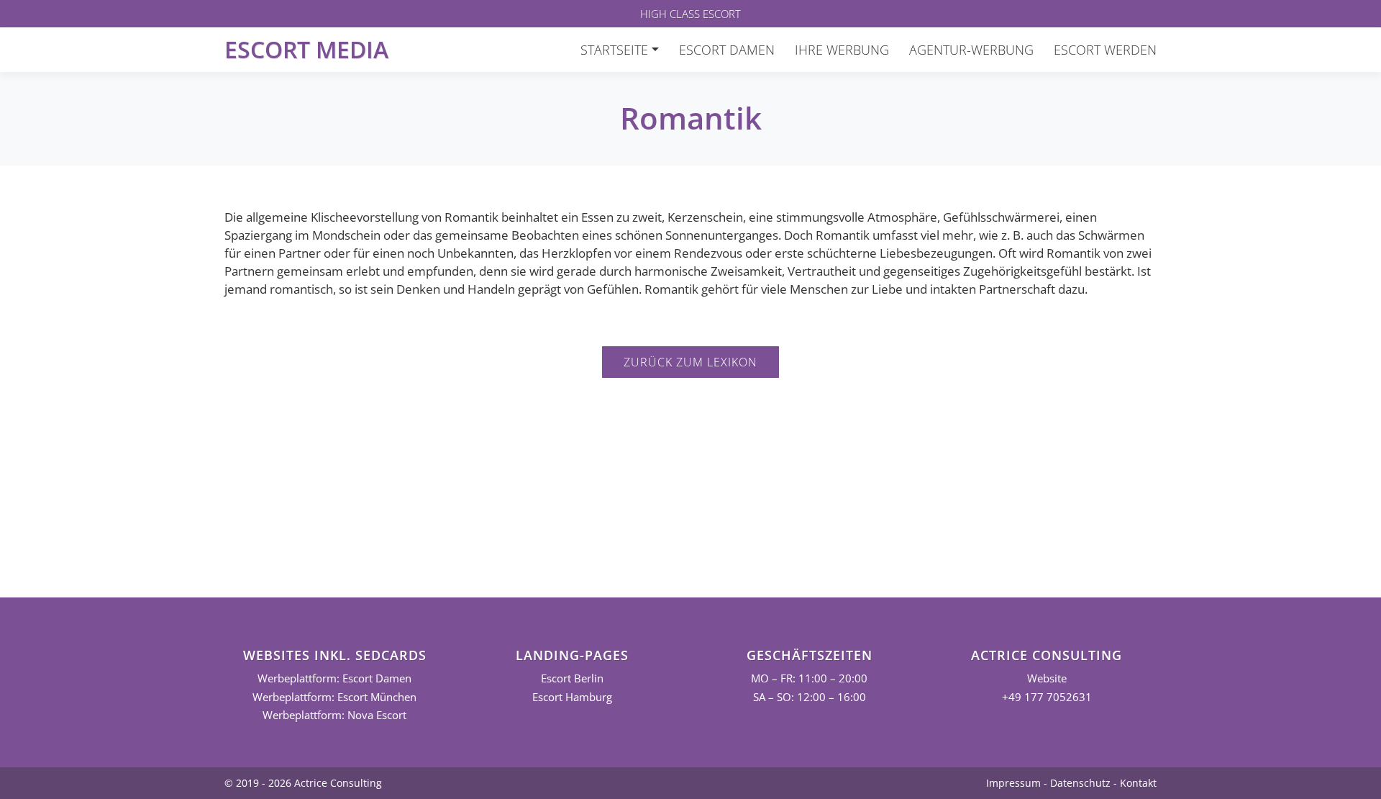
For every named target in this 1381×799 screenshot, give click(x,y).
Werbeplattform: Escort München (334, 697)
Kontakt (1138, 783)
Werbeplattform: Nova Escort (334, 715)
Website (1047, 678)
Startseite (614, 49)
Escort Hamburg (572, 697)
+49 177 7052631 (1047, 697)
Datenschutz (1080, 783)
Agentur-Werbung (971, 49)
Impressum (1013, 783)
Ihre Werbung (842, 49)
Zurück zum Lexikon (690, 362)
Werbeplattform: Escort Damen (334, 678)
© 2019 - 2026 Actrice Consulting (303, 783)
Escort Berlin (572, 678)
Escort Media (306, 49)
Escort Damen (727, 49)
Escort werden (1105, 49)
